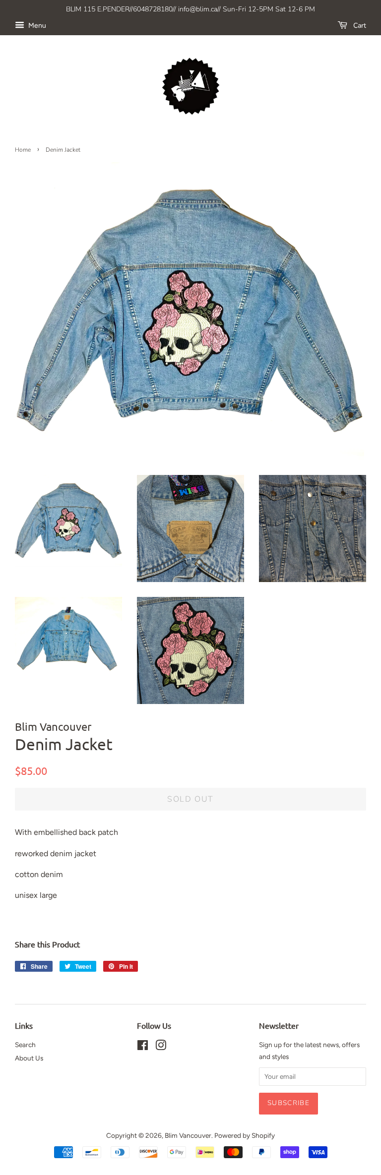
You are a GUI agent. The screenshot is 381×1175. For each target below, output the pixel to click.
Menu (36, 25)
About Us (29, 1058)
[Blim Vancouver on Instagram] (160, 1047)
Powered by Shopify (244, 1135)
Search (25, 1045)
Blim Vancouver (188, 1135)
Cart (358, 25)
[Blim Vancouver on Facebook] (142, 1047)
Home (23, 150)
